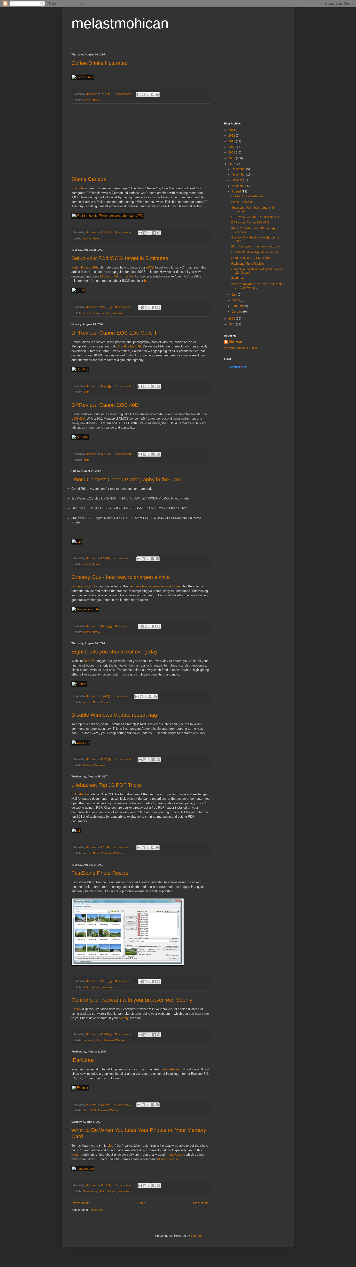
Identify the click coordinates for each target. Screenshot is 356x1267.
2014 (232, 130)
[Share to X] (148, 94)
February (238, 306)
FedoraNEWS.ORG (85, 267)
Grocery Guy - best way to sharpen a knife (120, 577)
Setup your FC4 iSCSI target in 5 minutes (119, 258)
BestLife (89, 661)
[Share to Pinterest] (157, 94)
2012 (232, 135)
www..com (238, 366)
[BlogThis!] (143, 94)
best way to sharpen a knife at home (154, 586)
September (239, 186)
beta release (170, 1069)
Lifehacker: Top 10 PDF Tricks (106, 785)
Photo (86, 392)
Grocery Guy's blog (84, 586)
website (76, 1154)
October (237, 180)
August (237, 191)
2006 (232, 318)
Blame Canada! (89, 179)
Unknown (235, 341)
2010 (232, 147)
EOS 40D (78, 418)
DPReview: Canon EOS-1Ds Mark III (114, 333)
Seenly (76, 1009)
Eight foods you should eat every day (114, 652)
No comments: (123, 93)
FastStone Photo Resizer (100, 873)
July (235, 294)
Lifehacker (82, 794)
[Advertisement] (140, 140)
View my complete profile (240, 348)
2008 (232, 158)
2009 (232, 152)
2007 (232, 164)
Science (106, 702)
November (239, 174)
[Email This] (138, 94)
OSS (93, 1110)
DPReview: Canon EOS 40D (105, 405)
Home (141, 1203)
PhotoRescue (168, 1159)
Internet (87, 100)
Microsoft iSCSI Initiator (117, 276)
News (96, 100)
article (79, 188)
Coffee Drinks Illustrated (99, 63)
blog (110, 1145)
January (237, 311)
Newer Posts (81, 1203)
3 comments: (122, 696)
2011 (232, 141)
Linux (96, 313)
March (236, 300)
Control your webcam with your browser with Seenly (131, 1000)
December (239, 169)
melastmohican (120, 23)
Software (106, 313)
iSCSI (150, 267)
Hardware (88, 1040)
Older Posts (200, 1203)
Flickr (86, 1191)
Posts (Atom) (97, 1210)
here (147, 281)
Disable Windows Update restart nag (114, 715)
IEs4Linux (83, 1060)
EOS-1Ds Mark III (128, 346)
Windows (118, 313)
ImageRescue (175, 1154)
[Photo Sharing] (107, 215)
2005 (232, 324)
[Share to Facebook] (152, 94)
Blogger (196, 1235)
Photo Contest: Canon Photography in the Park (126, 479)
